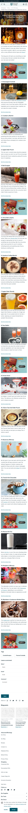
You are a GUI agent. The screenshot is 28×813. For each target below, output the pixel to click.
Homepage (3, 7)
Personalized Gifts (5, 768)
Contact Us (4, 747)
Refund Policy (4, 755)
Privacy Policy (4, 759)
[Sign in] (23, 4)
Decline (6, 809)
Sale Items (3, 784)
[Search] (4, 4)
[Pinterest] (4, 789)
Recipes (3, 742)
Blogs (8, 7)
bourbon (5, 502)
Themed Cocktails (20, 655)
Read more (4, 727)
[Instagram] (1, 789)
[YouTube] (8, 789)
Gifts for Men (4, 772)
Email (2, 671)
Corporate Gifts (5, 764)
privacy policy (7, 806)
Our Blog (3, 738)
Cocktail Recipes (7, 655)
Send (5, 696)
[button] (1, 1)
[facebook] (11, 789)
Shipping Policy (5, 750)
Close (14, 793)
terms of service (20, 804)
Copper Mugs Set (5, 776)
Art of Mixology (14, 7)
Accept (13, 809)
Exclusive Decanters (6, 780)
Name (3, 664)
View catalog (2, 4)
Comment (4, 679)
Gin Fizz (7, 552)
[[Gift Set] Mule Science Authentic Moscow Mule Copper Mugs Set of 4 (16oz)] (14, 71)
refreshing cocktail (21, 100)
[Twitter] (14, 789)
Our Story (3, 734)
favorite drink (14, 238)
